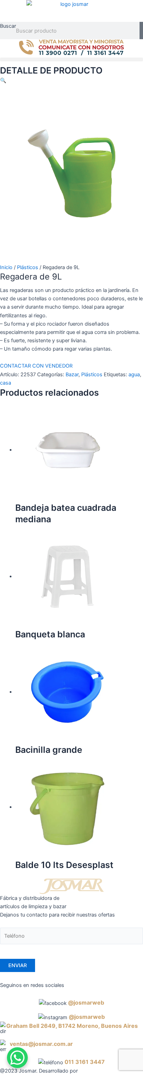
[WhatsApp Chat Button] (17, 1057)
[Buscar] (141, 30)
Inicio (6, 267)
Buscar (8, 26)
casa (5, 383)
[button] (71, 59)
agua (134, 374)
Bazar (72, 374)
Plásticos (27, 267)
